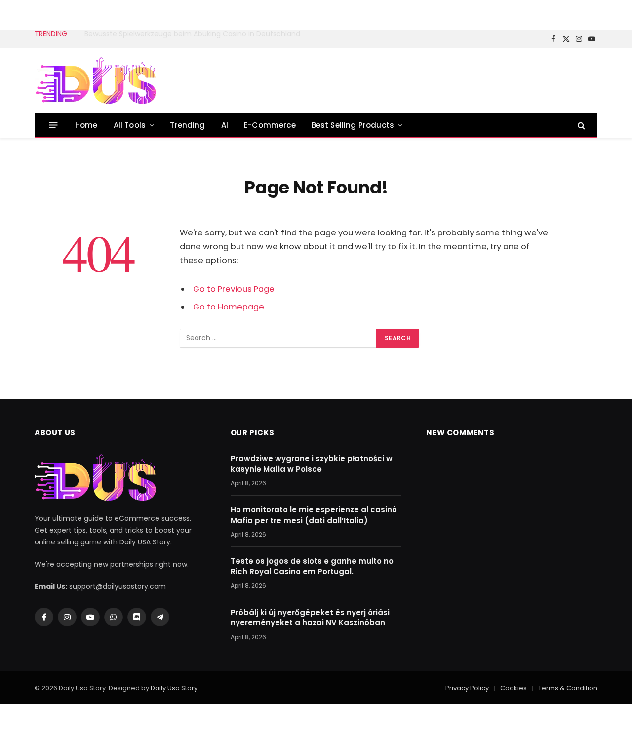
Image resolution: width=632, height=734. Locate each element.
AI (224, 125)
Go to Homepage (228, 306)
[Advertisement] (417, 79)
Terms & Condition (567, 688)
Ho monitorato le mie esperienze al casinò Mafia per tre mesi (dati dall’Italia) (314, 514)
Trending (187, 125)
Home (86, 125)
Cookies (513, 688)
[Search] (580, 125)
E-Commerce (270, 125)
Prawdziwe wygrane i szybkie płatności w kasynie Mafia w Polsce (312, 463)
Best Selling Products (353, 125)
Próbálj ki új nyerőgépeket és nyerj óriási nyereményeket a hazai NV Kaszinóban (310, 617)
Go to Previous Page (234, 289)
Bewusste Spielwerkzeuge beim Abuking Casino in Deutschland (192, 33)
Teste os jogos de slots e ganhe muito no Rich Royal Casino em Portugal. (312, 566)
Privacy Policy (467, 688)
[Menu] (53, 125)
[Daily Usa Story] (96, 80)
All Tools (130, 125)
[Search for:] (278, 338)
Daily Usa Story (174, 688)
